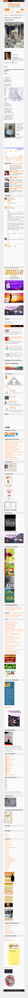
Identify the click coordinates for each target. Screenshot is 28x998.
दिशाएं (6, 870)
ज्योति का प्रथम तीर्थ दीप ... (13, 401)
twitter (13, 1)
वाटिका (7, 833)
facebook (15, 1)
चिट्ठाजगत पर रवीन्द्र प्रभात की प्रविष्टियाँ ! (12, 645)
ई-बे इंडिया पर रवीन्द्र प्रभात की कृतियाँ (12, 444)
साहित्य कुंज (7, 836)
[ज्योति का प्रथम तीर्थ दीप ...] (7, 403)
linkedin (20, 1)
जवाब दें (8, 204)
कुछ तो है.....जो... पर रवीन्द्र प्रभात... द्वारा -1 (13, 633)
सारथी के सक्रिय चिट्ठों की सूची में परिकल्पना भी (13, 638)
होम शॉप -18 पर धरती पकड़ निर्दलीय (11, 457)
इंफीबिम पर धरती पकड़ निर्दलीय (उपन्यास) (12, 443)
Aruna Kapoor (9, 756)
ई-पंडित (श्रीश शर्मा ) (9, 931)
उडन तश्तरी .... (8, 845)
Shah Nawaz (9, 760)
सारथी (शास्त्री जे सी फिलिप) (10, 933)
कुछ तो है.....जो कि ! (9, 841)
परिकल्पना (8, 990)
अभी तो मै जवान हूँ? (12, 390)
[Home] (5, 15)
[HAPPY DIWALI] (7, 398)
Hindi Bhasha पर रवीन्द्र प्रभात (11, 641)
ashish (8, 238)
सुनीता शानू (8, 771)
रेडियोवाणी (7, 842)
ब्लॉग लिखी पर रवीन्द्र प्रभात (10, 639)
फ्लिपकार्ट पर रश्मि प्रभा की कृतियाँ (11, 450)
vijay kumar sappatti (10, 774)
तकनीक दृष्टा (8, 928)
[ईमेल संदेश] (5, 152)
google (17, 1)
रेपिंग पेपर (6, 386)
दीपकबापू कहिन (8, 864)
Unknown (8, 762)
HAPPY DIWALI (12, 396)
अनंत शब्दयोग (8, 856)
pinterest (23, 1)
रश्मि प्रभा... (9, 770)
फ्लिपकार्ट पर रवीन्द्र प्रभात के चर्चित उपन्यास (13, 448)
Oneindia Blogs (8, 926)
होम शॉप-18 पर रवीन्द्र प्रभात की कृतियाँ (12, 459)
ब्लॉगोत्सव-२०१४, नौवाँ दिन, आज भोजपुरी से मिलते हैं (12, 19)
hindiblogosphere (9, 930)
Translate (13, 323)
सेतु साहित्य (7, 834)
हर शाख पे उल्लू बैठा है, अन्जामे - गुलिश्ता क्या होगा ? (13, 607)
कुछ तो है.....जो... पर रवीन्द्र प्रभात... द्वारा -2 (13, 634)
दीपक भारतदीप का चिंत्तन (9, 858)
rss (18, 1)
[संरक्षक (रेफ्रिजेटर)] (7, 409)
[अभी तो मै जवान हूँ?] (7, 392)
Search (22, 9)
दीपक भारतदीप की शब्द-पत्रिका (10, 859)
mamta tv (7, 865)
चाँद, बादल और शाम (9, 862)
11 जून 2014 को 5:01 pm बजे (21, 197)
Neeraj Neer (9, 206)
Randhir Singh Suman (11, 759)
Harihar (8, 757)
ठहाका (6, 828)
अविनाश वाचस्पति (9, 763)
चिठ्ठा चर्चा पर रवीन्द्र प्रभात (10, 627)
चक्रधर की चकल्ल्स (9, 844)
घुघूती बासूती (7, 867)
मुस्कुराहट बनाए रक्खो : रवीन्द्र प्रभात (16, 12)
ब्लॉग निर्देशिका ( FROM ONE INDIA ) (12, 925)
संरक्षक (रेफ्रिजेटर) (12, 407)
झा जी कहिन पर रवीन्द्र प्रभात (10, 624)
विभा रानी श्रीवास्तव (10, 197)
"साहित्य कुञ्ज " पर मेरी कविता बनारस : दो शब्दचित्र (14, 649)
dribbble (22, 1)
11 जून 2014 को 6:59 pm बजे (21, 206)
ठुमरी (6, 868)
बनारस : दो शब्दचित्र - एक (10, 648)
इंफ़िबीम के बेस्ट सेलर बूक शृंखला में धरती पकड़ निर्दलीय (14, 441)
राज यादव (7, 848)
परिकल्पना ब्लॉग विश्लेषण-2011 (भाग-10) (16, 352)
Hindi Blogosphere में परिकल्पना (11, 651)
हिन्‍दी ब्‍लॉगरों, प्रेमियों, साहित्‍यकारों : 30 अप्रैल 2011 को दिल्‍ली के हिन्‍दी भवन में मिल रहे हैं (16, 338)
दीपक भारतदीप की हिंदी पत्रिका (10, 861)
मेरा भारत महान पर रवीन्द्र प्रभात (11, 626)
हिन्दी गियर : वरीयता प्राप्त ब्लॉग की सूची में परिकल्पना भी (14, 629)
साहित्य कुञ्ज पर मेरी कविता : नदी (11, 646)
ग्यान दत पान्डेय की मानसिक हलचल (11, 847)
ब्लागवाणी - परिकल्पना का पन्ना (10, 621)
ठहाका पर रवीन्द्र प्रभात (9, 636)
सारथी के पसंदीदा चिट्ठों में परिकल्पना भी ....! (13, 653)
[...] (17, 169)
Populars (7, 325)
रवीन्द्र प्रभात (9, 768)
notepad (7, 853)
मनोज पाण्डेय (9, 766)
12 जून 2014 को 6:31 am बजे (21, 211)
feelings (9, 244)
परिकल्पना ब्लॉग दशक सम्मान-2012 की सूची (16, 346)
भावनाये (7, 851)
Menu (7, 9)
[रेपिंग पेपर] (14, 380)
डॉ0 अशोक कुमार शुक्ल (10, 765)
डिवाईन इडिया (8, 850)
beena (8, 773)
